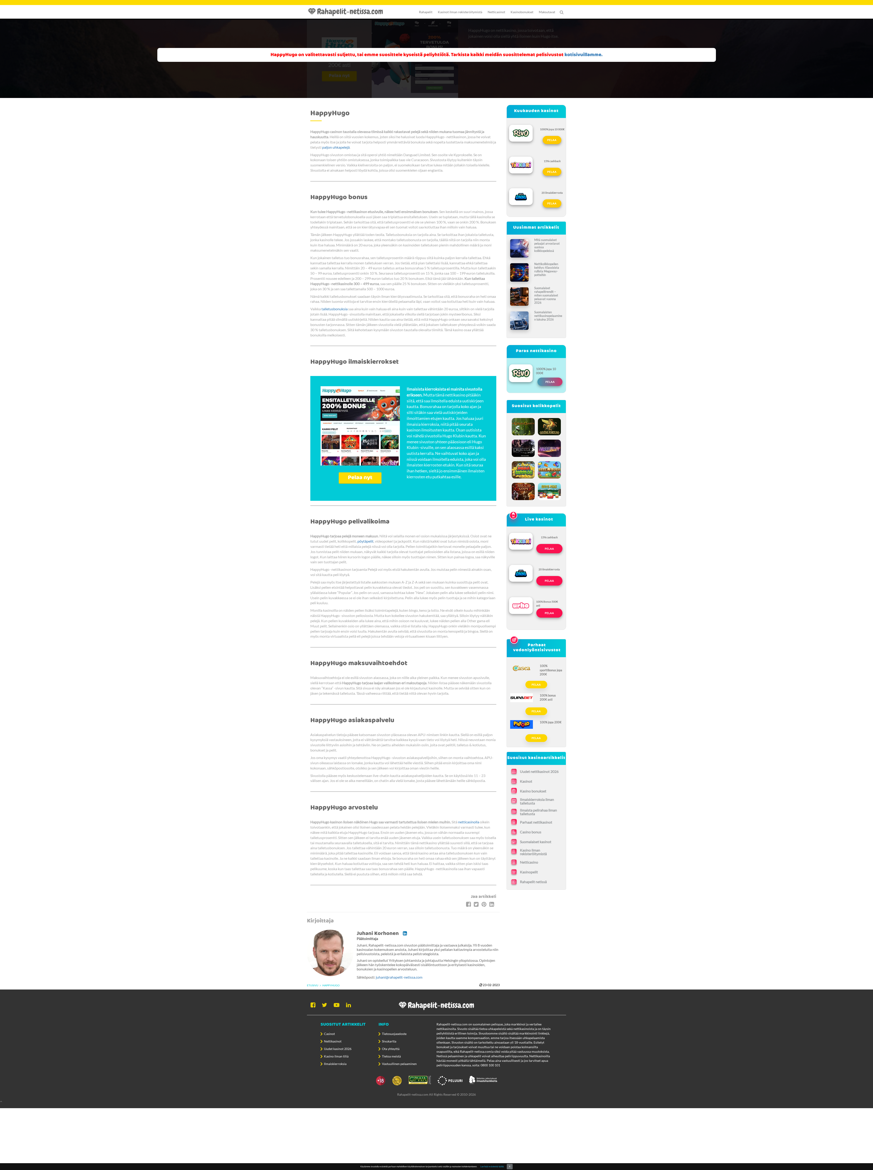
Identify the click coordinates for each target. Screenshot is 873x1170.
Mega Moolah (523, 468)
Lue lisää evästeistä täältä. (492, 1166)
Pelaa (552, 140)
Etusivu (312, 985)
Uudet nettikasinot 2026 (539, 771)
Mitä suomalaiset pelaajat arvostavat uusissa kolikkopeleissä (547, 245)
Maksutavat (547, 12)
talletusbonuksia (334, 309)
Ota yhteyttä (390, 1049)
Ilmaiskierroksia (335, 1064)
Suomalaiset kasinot (535, 841)
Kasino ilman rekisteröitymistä (533, 852)
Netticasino (529, 862)
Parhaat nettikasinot (536, 822)
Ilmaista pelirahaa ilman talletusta (538, 812)
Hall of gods (523, 490)
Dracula (523, 447)
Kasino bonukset (533, 791)
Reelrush (549, 468)
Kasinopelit (529, 872)
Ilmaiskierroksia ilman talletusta (537, 801)
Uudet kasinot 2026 (337, 1049)
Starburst (549, 447)
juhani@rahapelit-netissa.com (399, 977)
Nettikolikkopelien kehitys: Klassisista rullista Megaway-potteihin (546, 269)
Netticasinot (496, 12)
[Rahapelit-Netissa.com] (348, 12)
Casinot (329, 1034)
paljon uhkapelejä (336, 147)
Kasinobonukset (522, 12)
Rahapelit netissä (533, 881)
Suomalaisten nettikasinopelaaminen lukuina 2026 (548, 315)
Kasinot (526, 781)
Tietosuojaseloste (394, 1034)
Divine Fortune (550, 425)
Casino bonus (530, 832)
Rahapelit (425, 12)
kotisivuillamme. (583, 55)
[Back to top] (436, 1101)
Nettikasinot (332, 1041)
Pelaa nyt (360, 477)
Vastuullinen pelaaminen (399, 1064)
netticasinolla (468, 822)
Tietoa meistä (391, 1056)
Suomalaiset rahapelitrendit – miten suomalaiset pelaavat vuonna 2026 (546, 295)
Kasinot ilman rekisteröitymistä (460, 12)
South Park (549, 490)
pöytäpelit (365, 541)
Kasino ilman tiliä (336, 1056)
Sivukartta (389, 1041)
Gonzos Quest (523, 425)
